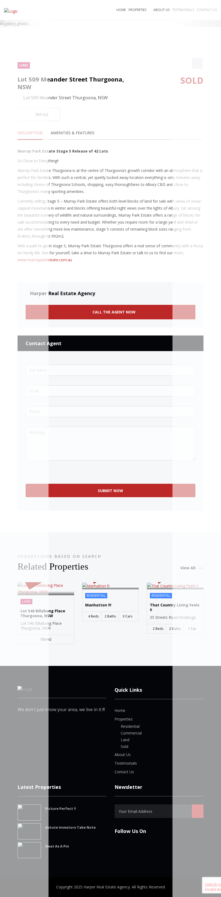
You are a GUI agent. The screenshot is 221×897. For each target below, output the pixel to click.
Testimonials (126, 763)
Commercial (131, 733)
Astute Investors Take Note (70, 827)
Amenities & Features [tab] (72, 132)
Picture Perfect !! (60, 808)
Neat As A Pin (57, 846)
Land (125, 739)
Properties (137, 10)
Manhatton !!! (98, 605)
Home (121, 10)
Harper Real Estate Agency (62, 293)
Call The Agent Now (113, 312)
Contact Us (124, 771)
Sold (124, 746)
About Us (161, 10)
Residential (130, 726)
